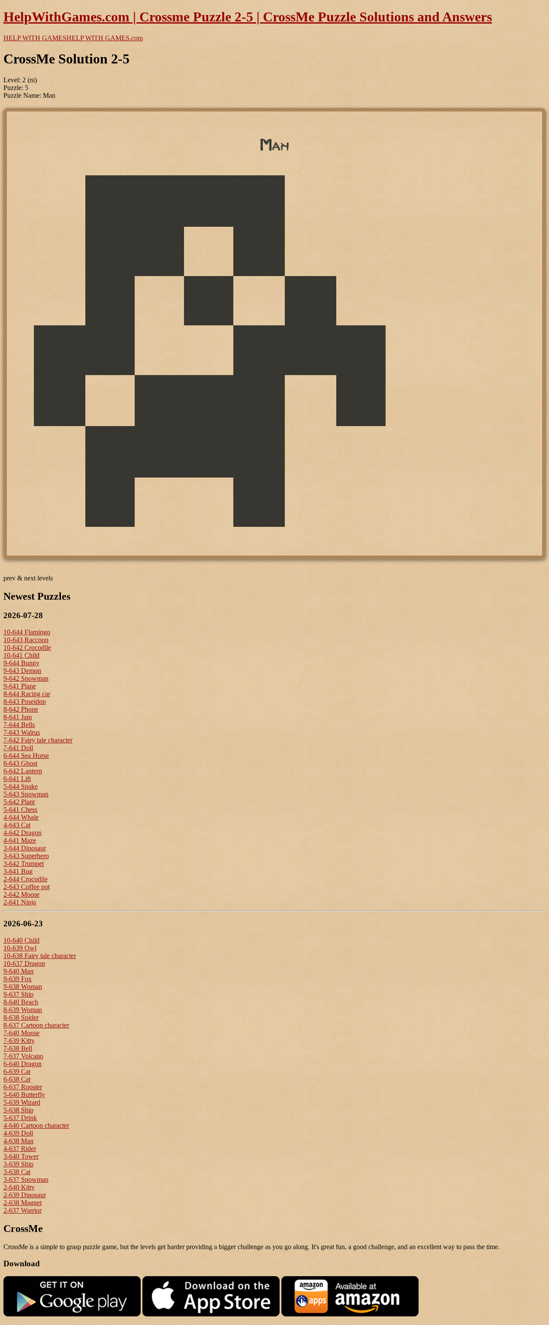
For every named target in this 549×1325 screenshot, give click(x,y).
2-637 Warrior (22, 1210)
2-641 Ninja (19, 902)
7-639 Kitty (19, 1040)
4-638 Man (18, 1141)
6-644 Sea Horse (26, 755)
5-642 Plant (19, 801)
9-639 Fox (17, 978)
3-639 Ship (18, 1164)
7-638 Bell (17, 1048)
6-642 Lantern (22, 771)
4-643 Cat (16, 825)
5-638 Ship (18, 1110)
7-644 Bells (19, 724)
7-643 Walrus (21, 732)
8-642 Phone (20, 709)
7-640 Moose (21, 1033)
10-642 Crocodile (27, 647)
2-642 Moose (21, 894)
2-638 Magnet (22, 1202)
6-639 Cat (16, 1071)
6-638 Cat (16, 1079)
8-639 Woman (22, 1009)
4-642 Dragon (22, 832)
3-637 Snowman (25, 1179)
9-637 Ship (18, 994)
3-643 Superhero (26, 855)
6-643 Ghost (20, 763)
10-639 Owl (19, 948)
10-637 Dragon (24, 963)
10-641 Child (21, 655)
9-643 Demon (22, 670)
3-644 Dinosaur (24, 848)
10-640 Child (21, 940)
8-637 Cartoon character (36, 1025)
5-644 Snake (20, 786)
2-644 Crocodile (25, 879)
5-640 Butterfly (24, 1094)
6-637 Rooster (22, 1087)
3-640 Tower (21, 1156)
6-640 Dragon (22, 1063)
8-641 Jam (17, 717)
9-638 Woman (22, 986)
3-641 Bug (18, 871)
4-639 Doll (18, 1133)
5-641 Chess (20, 809)
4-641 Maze (19, 840)
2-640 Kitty (19, 1187)
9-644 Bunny (21, 663)
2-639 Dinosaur (24, 1195)
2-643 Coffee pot (26, 886)
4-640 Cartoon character (36, 1125)
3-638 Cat (16, 1171)
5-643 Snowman (25, 794)
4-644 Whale (21, 817)
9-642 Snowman (25, 678)
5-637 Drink (20, 1117)
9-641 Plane (19, 686)
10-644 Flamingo (26, 632)
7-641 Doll (18, 747)
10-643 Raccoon (25, 639)
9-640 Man (18, 971)
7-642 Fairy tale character (37, 740)
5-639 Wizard (21, 1102)
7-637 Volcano (23, 1056)
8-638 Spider (21, 1017)
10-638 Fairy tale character (39, 955)
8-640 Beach (20, 1002)
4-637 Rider (19, 1148)
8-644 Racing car (26, 693)
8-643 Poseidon (24, 701)
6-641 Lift (17, 778)
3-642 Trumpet (23, 863)
